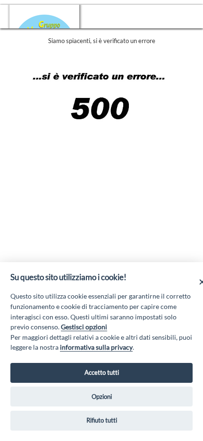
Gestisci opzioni (84, 327)
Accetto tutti (102, 372)
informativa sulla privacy (96, 347)
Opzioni (102, 396)
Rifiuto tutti (101, 420)
